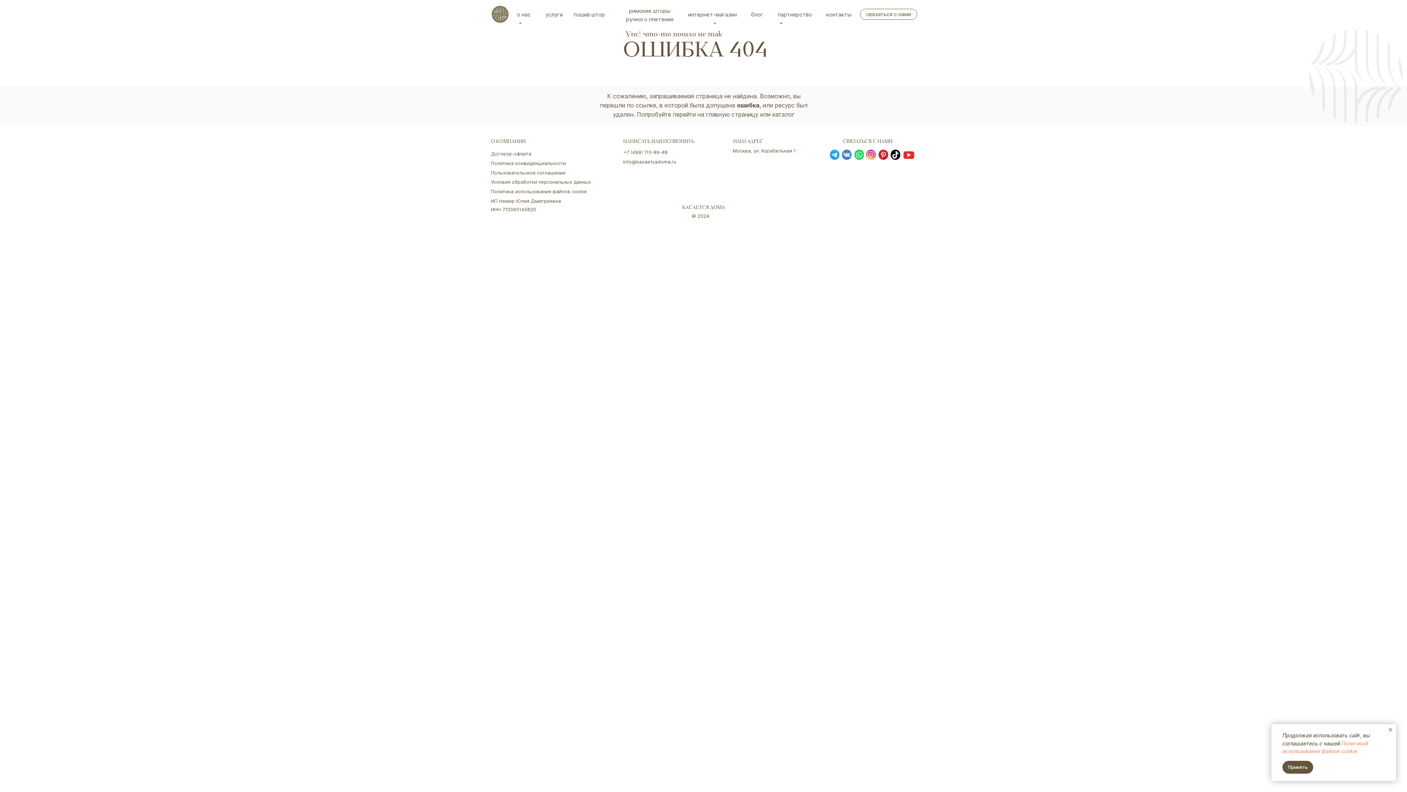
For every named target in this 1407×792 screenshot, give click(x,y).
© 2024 (700, 216)
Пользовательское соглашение (528, 173)
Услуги (554, 14)
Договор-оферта (511, 154)
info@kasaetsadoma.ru (649, 162)
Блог (757, 14)
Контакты (839, 14)
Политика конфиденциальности (528, 163)
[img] (500, 14)
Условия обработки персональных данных (541, 182)
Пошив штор (589, 14)
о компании (508, 142)
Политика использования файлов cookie (539, 191)
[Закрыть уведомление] (1390, 729)
